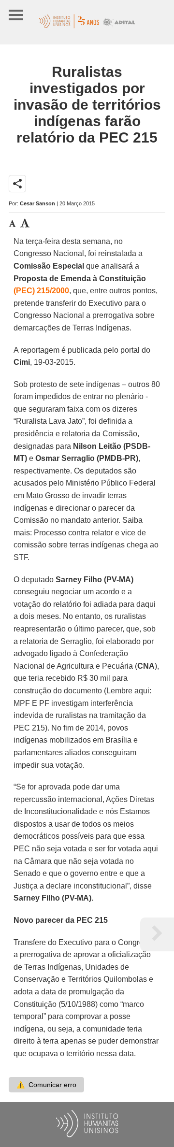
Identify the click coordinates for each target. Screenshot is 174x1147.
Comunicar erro (46, 1085)
